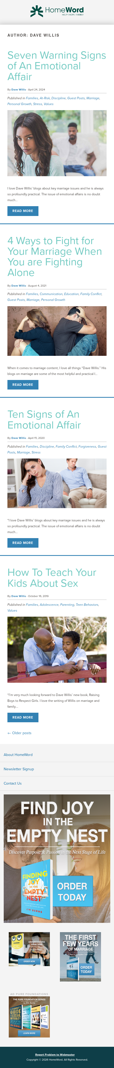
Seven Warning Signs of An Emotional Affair (56, 66)
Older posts (19, 733)
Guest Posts (76, 98)
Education (71, 294)
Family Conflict (91, 294)
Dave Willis (18, 89)
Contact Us (13, 783)
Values (49, 104)
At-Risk (45, 98)
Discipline (58, 98)
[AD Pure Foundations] (29, 1016)
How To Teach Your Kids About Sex (51, 577)
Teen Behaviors (87, 605)
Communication (51, 294)
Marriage (92, 98)
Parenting (67, 605)
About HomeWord (18, 755)
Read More (22, 211)
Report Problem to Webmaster (55, 1054)
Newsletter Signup (19, 769)
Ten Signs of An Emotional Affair (44, 419)
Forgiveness (87, 446)
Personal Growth (19, 104)
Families (32, 98)
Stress (37, 104)
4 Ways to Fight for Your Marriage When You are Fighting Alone (54, 256)
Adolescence (49, 605)
